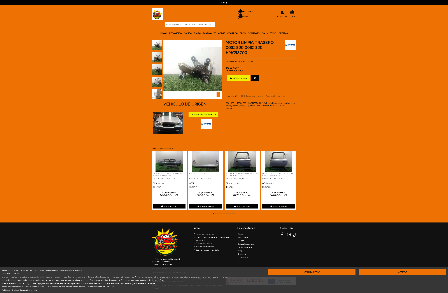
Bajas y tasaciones (246, 244)
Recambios (243, 237)
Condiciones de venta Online (208, 250)
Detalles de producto (252, 96)
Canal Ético (243, 257)
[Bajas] (240, 16)
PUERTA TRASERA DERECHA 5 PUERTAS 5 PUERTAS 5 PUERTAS (242, 175)
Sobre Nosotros (245, 247)
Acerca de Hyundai (275, 96)
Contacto (242, 254)
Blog (240, 250)
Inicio (240, 234)
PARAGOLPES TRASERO (198, 174)
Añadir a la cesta (240, 78)
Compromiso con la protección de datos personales (213, 238)
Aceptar (402, 272)
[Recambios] (240, 11)
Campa (241, 240)
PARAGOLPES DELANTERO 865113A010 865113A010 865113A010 (168, 175)
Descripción (232, 96)
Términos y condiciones (206, 234)
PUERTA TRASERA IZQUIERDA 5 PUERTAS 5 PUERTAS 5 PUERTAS (278, 175)
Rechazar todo (311, 272)
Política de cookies (204, 243)
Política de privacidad (205, 246)
